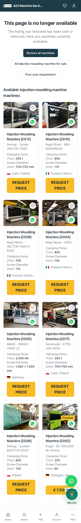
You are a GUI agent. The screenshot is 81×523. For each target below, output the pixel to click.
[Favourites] (65, 6)
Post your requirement (40, 74)
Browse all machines (41, 53)
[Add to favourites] (32, 108)
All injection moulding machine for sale (40, 63)
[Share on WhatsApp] (32, 122)
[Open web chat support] (72, 494)
